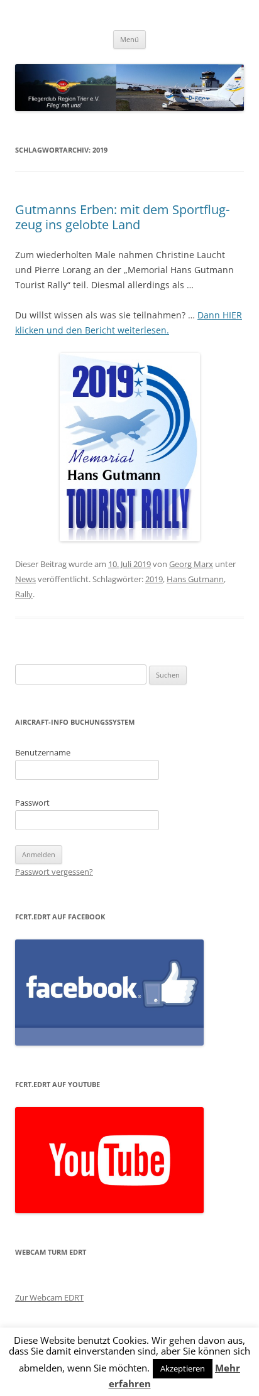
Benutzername (42, 752)
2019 (154, 579)
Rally (24, 594)
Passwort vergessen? (54, 871)
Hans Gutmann (195, 579)
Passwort (32, 802)
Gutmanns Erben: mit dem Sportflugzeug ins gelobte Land (122, 217)
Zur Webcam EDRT (49, 1297)
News (25, 579)
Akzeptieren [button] (182, 1368)
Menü (129, 39)
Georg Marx (191, 564)
